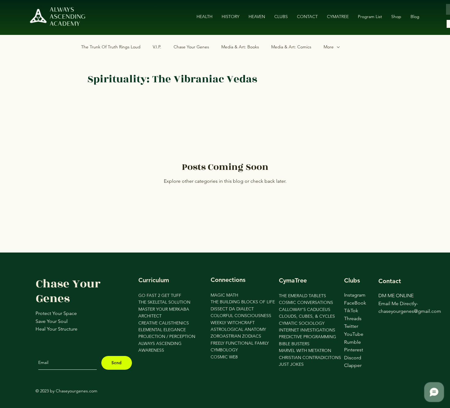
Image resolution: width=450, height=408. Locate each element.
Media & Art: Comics (291, 47)
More (329, 47)
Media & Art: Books (240, 47)
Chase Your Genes (191, 47)
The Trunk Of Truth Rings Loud (111, 47)
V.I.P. (157, 47)
